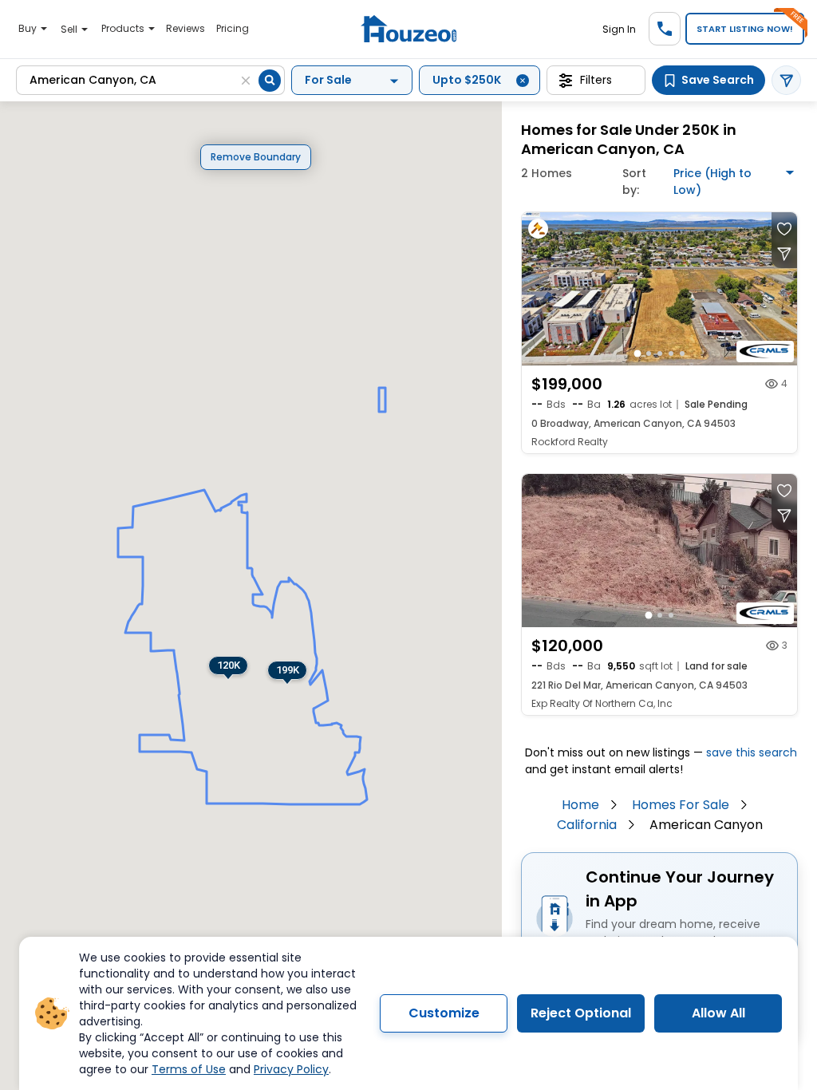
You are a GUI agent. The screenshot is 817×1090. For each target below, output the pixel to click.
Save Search (717, 80)
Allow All (718, 1013)
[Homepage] (408, 29)
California (587, 825)
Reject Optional (581, 1013)
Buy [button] (28, 28)
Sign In (619, 29)
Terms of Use (189, 1069)
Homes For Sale (680, 805)
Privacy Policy (291, 1069)
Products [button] (124, 28)
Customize (444, 1013)
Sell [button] (70, 29)
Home (580, 805)
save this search (751, 752)
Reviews (185, 28)
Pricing (232, 28)
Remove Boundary (256, 157)
